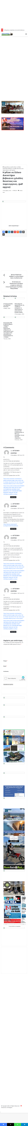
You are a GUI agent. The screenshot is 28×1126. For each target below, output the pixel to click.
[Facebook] (3, 232)
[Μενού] (26, 34)
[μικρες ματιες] (14, 928)
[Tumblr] (12, 232)
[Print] (3, 234)
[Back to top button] (0, 1112)
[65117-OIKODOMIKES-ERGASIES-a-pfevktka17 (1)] (14, 835)
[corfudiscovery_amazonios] (12, 123)
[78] (14, 750)
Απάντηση (13, 497)
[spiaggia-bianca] (12, 107)
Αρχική (5, 167)
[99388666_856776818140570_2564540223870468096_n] (14, 864)
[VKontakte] (20, 232)
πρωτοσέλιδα (12, 926)
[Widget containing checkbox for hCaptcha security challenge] (14, 678)
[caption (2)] (14, 761)
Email (5, 666)
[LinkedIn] (9, 232)
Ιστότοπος (6, 671)
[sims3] (14, 895)
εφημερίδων (18, 926)
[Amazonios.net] (7, 34)
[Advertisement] (14, 14)
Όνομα (5, 660)
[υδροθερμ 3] (14, 773)
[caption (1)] (14, 819)
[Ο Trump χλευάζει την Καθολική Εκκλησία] (8, 298)
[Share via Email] (23, 232)
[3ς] (14, 871)
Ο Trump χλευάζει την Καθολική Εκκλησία (8, 305)
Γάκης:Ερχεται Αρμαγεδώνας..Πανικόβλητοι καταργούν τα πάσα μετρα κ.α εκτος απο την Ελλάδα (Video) (19, 308)
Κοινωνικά (9, 167)
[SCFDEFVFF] (14, 796)
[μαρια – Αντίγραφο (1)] (14, 763)
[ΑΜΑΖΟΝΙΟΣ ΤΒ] (14, 705)
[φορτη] (14, 717)
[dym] (14, 869)
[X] (6, 232)
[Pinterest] (15, 232)
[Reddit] (18, 232)
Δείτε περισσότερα (14, 225)
